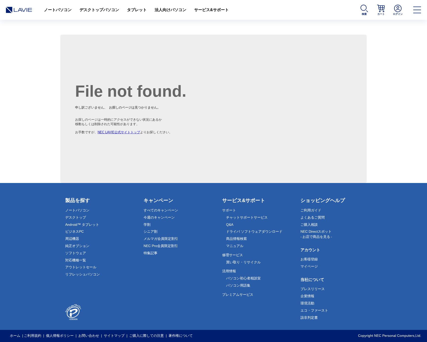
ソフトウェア (75, 253)
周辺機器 (72, 239)
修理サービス (232, 255)
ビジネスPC (74, 231)
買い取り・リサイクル (243, 262)
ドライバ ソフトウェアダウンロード (254, 231)
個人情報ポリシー (60, 336)
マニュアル (234, 246)
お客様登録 (309, 259)
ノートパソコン (58, 10)
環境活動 (307, 303)
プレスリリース (312, 289)
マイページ (309, 266)
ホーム (15, 336)
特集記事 (150, 253)
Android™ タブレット (82, 225)
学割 (147, 225)
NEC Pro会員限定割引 (161, 246)
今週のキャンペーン (159, 217)
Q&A (229, 225)
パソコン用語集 (238, 285)
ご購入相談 (309, 225)
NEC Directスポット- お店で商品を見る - (316, 234)
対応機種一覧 (75, 260)
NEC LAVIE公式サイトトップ (119, 132)
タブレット (137, 10)
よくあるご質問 (312, 217)
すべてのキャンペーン (161, 210)
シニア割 (150, 231)
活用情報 (229, 271)
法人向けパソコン (170, 10)
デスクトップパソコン (99, 10)
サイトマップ (114, 336)
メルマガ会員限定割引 (161, 239)
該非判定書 (309, 317)
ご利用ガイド (310, 210)
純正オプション (77, 246)
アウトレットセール (80, 267)
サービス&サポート (211, 10)
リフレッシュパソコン (82, 274)
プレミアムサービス (237, 294)
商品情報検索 (236, 239)
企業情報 (307, 296)
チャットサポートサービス (247, 217)
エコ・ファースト (314, 310)
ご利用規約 (32, 336)
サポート (229, 210)
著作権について (181, 336)
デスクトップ (75, 217)
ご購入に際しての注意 (146, 336)
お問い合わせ (88, 336)
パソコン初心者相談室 (243, 278)
